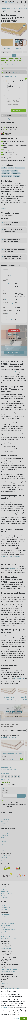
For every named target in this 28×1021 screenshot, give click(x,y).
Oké (24, 1018)
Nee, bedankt (15, 1018)
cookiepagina (4, 1007)
